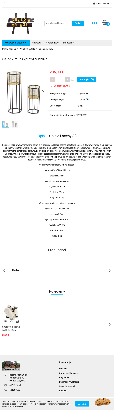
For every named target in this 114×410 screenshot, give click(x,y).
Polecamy (68, 42)
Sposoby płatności (67, 386)
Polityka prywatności (69, 382)
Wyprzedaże (52, 42)
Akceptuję (82, 404)
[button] (65, 363)
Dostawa (63, 368)
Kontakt (63, 390)
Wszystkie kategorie (16, 42)
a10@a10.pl (15, 385)
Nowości (36, 42)
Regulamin (64, 377)
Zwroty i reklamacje (68, 373)
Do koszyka (84, 79)
